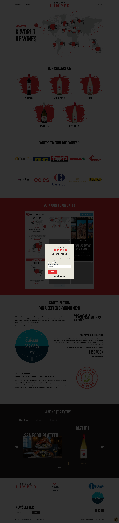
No (55, 262)
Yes (51, 262)
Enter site (52, 271)
